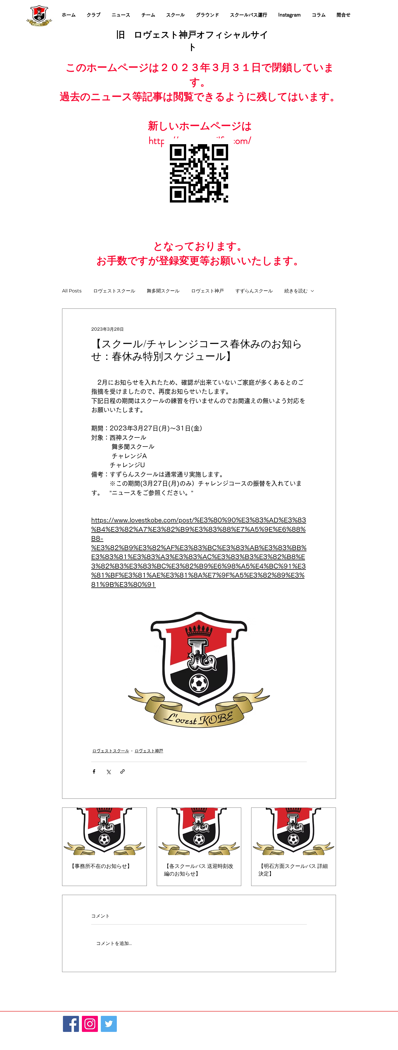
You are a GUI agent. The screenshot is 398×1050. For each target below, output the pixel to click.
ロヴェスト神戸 (207, 291)
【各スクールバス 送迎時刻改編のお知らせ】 (198, 870)
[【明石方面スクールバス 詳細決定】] (293, 831)
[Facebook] (71, 1024)
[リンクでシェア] (122, 771)
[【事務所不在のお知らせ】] (104, 831)
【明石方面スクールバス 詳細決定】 (293, 870)
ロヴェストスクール (114, 291)
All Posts (72, 291)
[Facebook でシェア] (94, 771)
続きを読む (296, 291)
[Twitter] (109, 1024)
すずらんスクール (254, 291)
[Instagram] (90, 1024)
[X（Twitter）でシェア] (108, 771)
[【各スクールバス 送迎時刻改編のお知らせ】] (199, 831)
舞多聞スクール (163, 291)
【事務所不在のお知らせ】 (100, 866)
